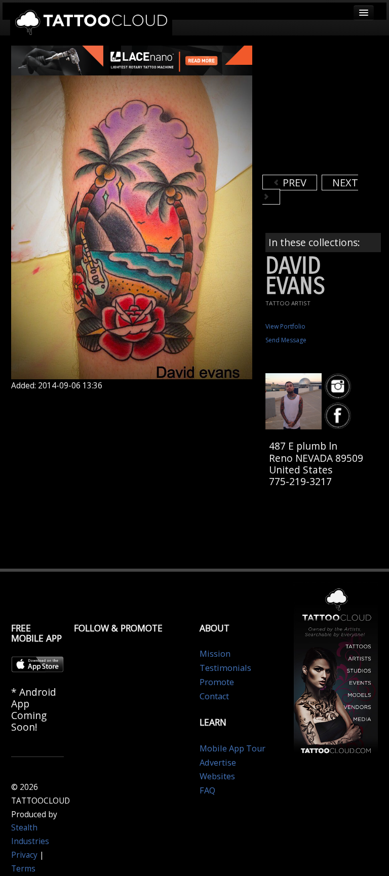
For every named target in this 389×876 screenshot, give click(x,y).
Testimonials (225, 667)
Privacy (24, 855)
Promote (217, 682)
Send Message (285, 340)
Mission (215, 653)
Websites (217, 776)
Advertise (218, 762)
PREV (293, 182)
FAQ (207, 790)
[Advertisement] (325, 109)
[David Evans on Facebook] (339, 416)
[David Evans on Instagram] (339, 386)
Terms (23, 868)
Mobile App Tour (232, 748)
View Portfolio (285, 326)
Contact (214, 696)
